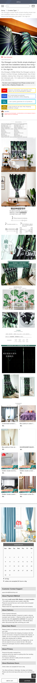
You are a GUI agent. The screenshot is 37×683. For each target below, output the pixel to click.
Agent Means (7, 111)
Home (3, 10)
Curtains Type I (12, 10)
